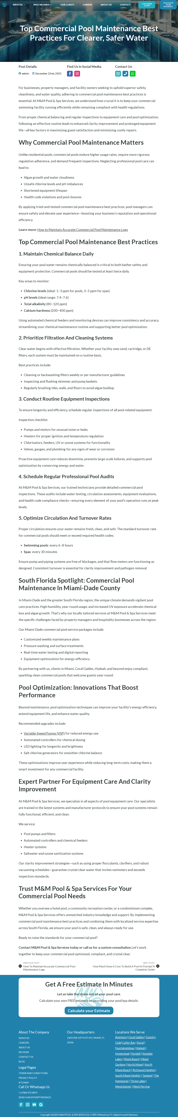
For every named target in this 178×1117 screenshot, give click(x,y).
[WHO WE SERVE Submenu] (52, 4)
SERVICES (18, 4)
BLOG (22, 1061)
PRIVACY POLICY (28, 1077)
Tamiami (147, 1075)
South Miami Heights (127, 1075)
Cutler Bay (128, 1042)
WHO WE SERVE (41, 4)
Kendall (136, 1053)
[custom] (118, 74)
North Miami (135, 1064)
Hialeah (140, 1048)
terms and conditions (33, 1073)
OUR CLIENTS (67, 4)
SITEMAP (24, 1082)
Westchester (123, 1086)
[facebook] (70, 74)
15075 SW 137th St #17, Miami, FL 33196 (86, 1040)
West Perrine (141, 1086)
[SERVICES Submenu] (25, 4)
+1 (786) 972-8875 (28, 1092)
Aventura (121, 1037)
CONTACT (125, 4)
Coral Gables (136, 1037)
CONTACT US (26, 1056)
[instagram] (77, 74)
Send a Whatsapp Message (35, 1097)
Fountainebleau (124, 1048)
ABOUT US (106, 4)
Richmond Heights (144, 1070)
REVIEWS (24, 1052)
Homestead (122, 1053)
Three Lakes (137, 1081)
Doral (140, 1042)
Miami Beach (131, 1059)
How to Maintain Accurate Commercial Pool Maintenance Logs (82, 230)
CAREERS (87, 4)
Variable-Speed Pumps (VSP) (44, 733)
